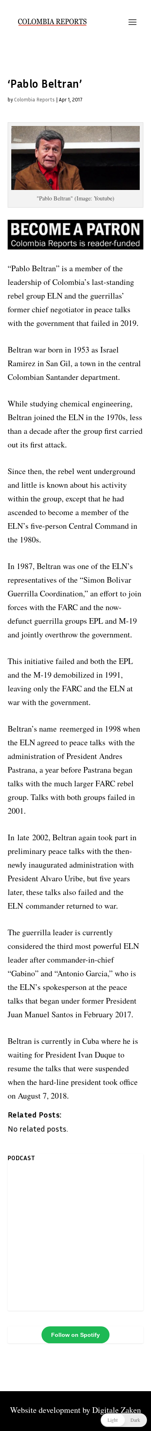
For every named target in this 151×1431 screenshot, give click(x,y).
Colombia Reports (34, 99)
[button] (124, 1420)
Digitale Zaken (116, 1409)
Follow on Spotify (75, 1335)
